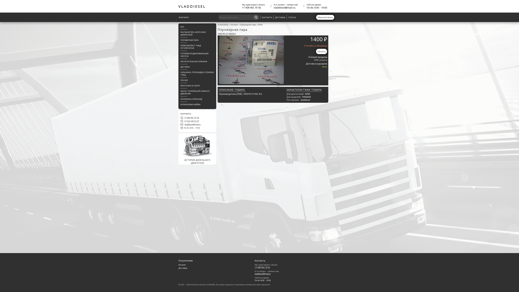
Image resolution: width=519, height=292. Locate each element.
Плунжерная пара (248, 24)
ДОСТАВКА (280, 17)
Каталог (234, 24)
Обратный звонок (325, 17)
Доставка (182, 268)
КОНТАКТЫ (267, 17)
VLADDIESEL (192, 6)
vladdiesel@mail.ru (284, 7)
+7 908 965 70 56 (251, 7)
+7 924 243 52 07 (191, 121)
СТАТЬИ (292, 17)
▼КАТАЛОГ (183, 17)
